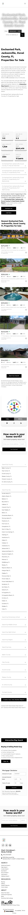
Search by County (7, 464)
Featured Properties (6, 894)
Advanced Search (5, 865)
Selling (3, 883)
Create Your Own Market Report (13, 699)
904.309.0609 (7, 854)
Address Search (5, 876)
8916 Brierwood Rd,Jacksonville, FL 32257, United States (13, 858)
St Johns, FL (5, 598)
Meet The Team (5, 892)
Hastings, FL (5, 534)
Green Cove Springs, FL (8, 532)
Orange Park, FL (6, 570)
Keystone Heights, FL (7, 554)
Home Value (4, 887)
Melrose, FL (5, 559)
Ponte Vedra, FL (6, 578)
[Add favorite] (26, 252)
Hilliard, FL (4, 540)
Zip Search (4, 870)
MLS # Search (5, 872)
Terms (23, 910)
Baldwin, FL (5, 499)
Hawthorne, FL (6, 537)
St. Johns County (7, 684)
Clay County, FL (6, 470)
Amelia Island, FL (6, 493)
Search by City (6, 490)
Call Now (8, 213)
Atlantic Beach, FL (6, 496)
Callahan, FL (5, 504)
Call (7, 419)
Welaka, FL (5, 606)
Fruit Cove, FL (5, 523)
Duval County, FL (6, 473)
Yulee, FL (4, 609)
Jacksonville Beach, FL (8, 551)
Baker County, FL (6, 468)
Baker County (6, 654)
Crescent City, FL (6, 507)
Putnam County (7, 692)
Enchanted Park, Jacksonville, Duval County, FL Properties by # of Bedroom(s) (13, 179)
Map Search (4, 867)
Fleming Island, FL (6, 518)
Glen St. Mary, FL (6, 529)
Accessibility (18, 910)
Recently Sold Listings (7, 898)
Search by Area (6, 647)
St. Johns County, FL (7, 481)
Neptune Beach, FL (7, 567)
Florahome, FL (5, 521)
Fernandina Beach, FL (7, 515)
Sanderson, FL (5, 584)
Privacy (14, 913)
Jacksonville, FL (6, 548)
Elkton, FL (4, 512)
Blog (2, 896)
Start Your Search (14, 375)
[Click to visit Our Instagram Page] (14, 423)
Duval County (6, 669)
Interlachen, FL (6, 545)
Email (20, 419)
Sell (19, 31)
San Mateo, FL (5, 587)
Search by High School (9, 632)
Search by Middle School (9, 624)
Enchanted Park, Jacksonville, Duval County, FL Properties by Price (13, 171)
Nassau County (6, 677)
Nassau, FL (5, 565)
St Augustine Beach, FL (8, 595)
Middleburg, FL (6, 562)
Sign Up (5, 761)
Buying (3, 881)
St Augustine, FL (6, 592)
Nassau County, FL (7, 476)
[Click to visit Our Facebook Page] (7, 423)
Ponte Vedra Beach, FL (8, 581)
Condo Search (5, 869)
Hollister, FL (5, 543)
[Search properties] (22, 35)
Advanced (13, 31)
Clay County (5, 662)
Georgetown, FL (6, 526)
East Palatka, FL (6, 510)
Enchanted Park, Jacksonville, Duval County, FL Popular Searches (13, 164)
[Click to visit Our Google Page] (21, 423)
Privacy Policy (16, 905)
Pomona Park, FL (6, 576)
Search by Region (7, 639)
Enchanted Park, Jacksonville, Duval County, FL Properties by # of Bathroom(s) (13, 187)
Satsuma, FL (5, 589)
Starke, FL (4, 600)
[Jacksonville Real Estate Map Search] (14, 723)
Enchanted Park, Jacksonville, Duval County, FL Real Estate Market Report (12, 201)
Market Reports (5, 885)
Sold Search (4, 874)
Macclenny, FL (5, 556)
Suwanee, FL (5, 603)
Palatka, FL (5, 573)
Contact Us (8, 208)
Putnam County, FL (7, 479)
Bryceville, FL (5, 501)
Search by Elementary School (11, 617)
